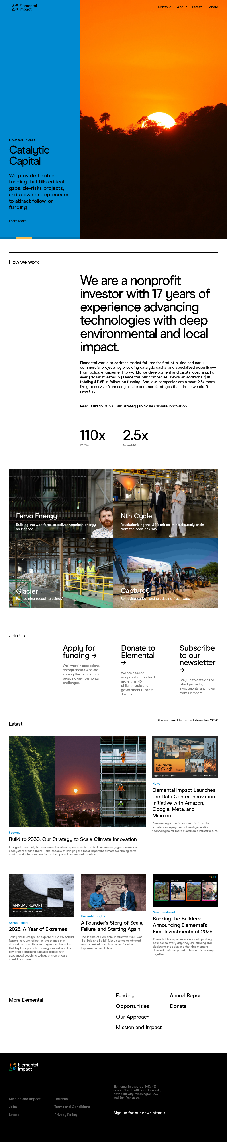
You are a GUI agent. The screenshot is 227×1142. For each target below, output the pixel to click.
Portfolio (165, 7)
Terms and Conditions (72, 1107)
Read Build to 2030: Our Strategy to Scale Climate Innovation (133, 406)
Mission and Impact (139, 1027)
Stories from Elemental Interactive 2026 (187, 720)
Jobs (13, 1107)
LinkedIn (61, 1099)
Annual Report (186, 995)
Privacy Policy (65, 1115)
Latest (197, 7)
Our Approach (132, 1017)
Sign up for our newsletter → (139, 1113)
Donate (212, 7)
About (182, 7)
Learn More (17, 221)
